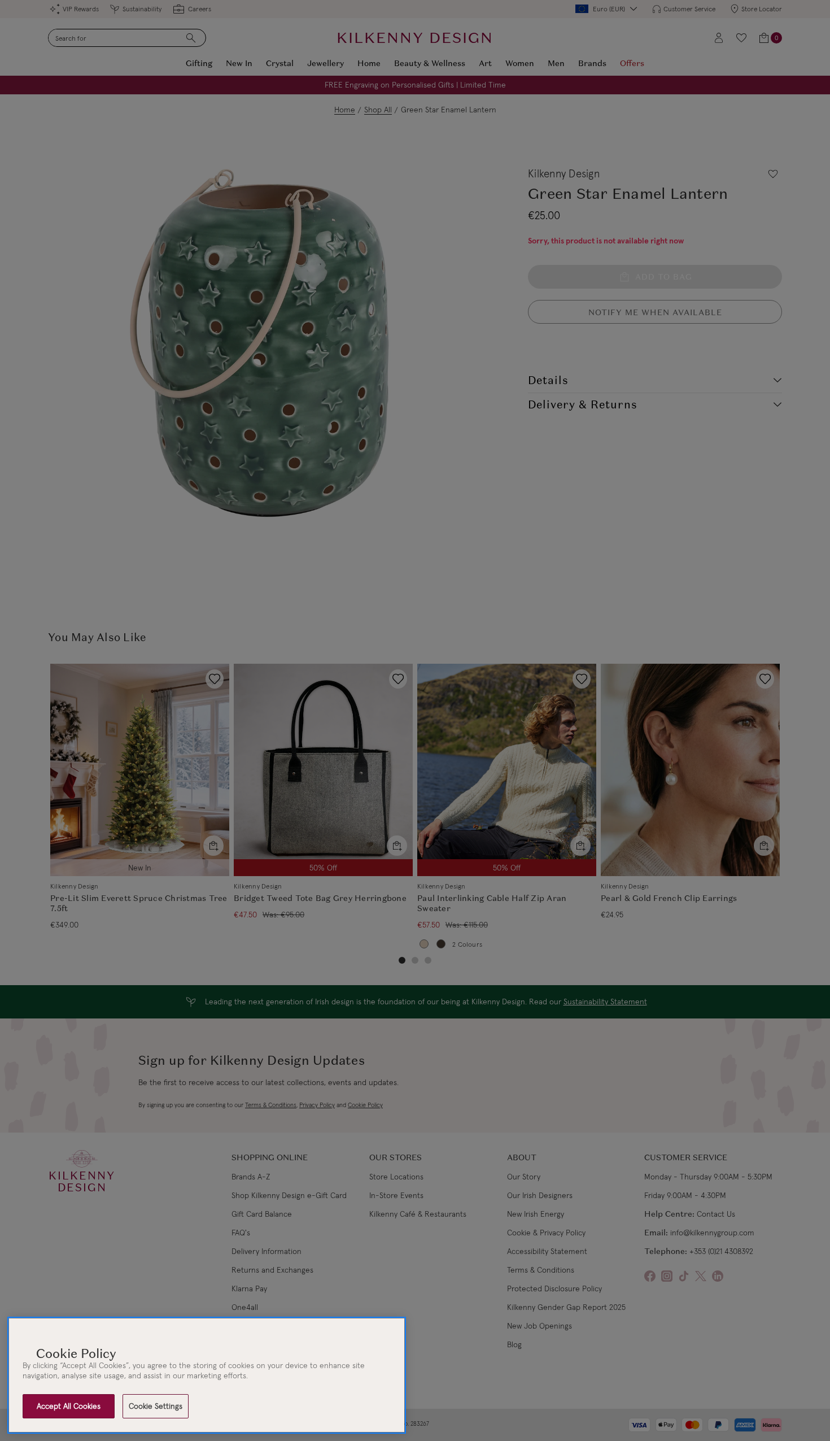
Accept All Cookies (69, 1406)
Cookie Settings (155, 1406)
